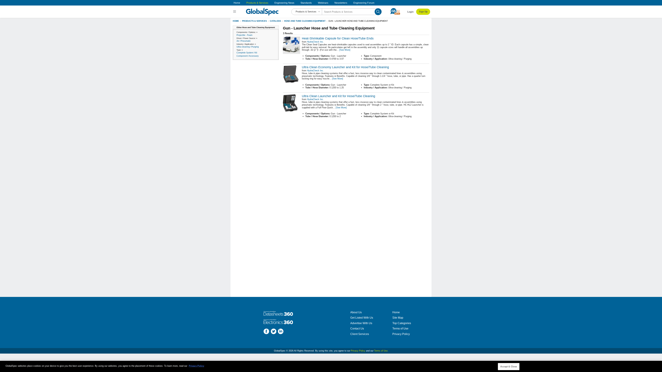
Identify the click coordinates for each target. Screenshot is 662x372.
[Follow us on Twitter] (273, 332)
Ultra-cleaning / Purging (248, 47)
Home (237, 2)
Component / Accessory (248, 56)
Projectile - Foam (244, 35)
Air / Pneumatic (244, 41)
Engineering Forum (363, 2)
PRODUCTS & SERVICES (254, 21)
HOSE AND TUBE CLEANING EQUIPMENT (304, 21)
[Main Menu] (235, 11)
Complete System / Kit (247, 52)
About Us (356, 312)
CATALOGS (275, 21)
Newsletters (340, 2)
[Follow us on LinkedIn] (280, 332)
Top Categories (401, 323)
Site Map (397, 317)
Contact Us (357, 328)
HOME (236, 21)
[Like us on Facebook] (266, 332)
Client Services (359, 334)
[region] (331, 366)
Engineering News (284, 2)
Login (410, 12)
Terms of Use (400, 328)
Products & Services (257, 2)
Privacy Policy (401, 334)
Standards (306, 2)
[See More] (344, 50)
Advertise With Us (361, 323)
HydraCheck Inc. (315, 41)
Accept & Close (508, 366)
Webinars (323, 2)
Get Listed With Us (361, 317)
